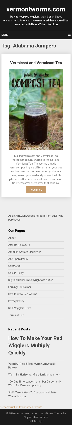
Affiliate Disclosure (19, 244)
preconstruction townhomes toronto (21, 407)
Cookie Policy (16, 273)
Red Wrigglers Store (19, 308)
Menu (4, 34)
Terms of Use (16, 315)
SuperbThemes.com (36, 417)
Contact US (14, 265)
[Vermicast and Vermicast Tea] (36, 110)
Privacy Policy (16, 301)
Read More (36, 189)
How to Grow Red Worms (22, 294)
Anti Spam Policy (18, 258)
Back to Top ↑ (36, 421)
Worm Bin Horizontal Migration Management (34, 374)
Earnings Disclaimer (19, 287)
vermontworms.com (35, 9)
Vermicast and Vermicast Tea (36, 63)
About (12, 237)
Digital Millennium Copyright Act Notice (30, 280)
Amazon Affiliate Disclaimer (24, 251)
